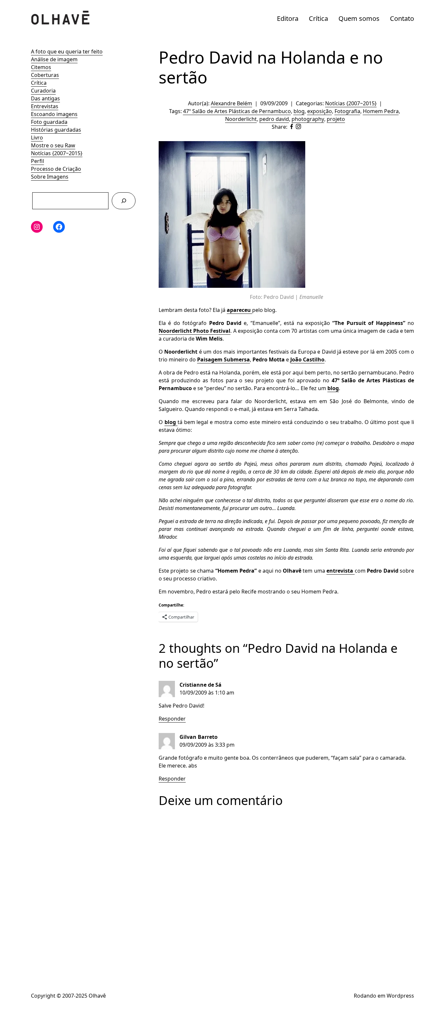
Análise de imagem (54, 59)
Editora (287, 18)
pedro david (274, 119)
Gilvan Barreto (198, 736)
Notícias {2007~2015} (56, 153)
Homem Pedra (381, 111)
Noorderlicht (241, 119)
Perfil (37, 161)
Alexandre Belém (231, 103)
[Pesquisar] (124, 200)
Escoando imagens (54, 114)
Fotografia (347, 111)
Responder (172, 718)
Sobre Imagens (49, 176)
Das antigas (45, 98)
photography (308, 119)
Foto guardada (49, 121)
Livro (37, 137)
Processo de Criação (56, 168)
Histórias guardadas (56, 129)
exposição (319, 111)
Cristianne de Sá (200, 684)
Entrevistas (44, 106)
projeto (336, 119)
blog (299, 111)
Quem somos (359, 18)
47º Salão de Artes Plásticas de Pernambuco (237, 111)
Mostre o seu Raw (53, 145)
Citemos (41, 67)
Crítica (318, 18)
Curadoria (43, 90)
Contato (402, 18)
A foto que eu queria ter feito (67, 51)
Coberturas (45, 75)
